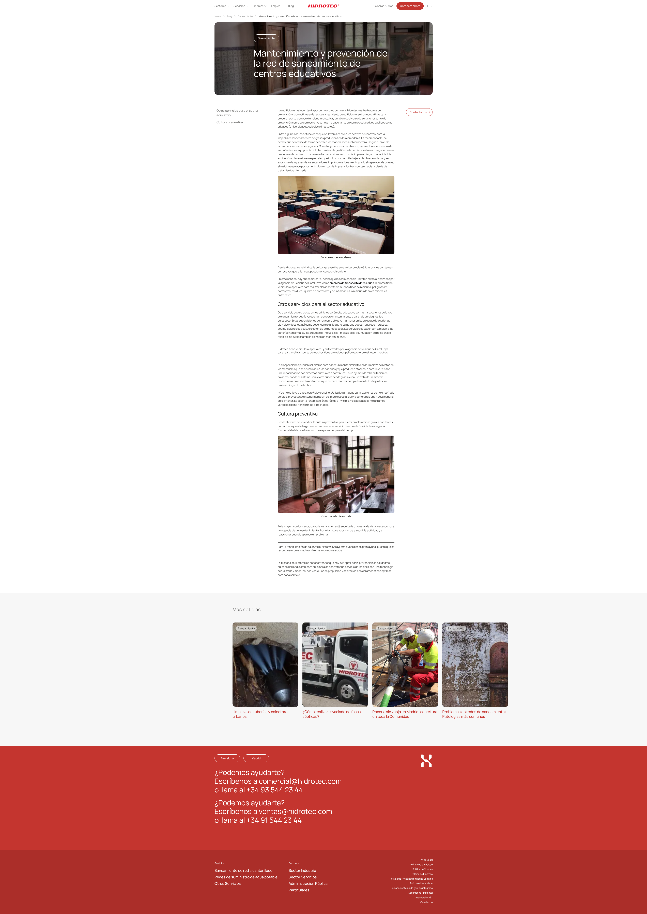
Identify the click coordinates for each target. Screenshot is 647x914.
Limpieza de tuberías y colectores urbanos (261, 714)
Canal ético (426, 902)
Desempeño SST (424, 897)
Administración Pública (308, 883)
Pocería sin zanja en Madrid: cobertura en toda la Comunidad (404, 714)
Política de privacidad (421, 864)
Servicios (239, 6)
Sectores (220, 6)
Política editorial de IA (421, 883)
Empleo (276, 6)
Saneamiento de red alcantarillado (243, 870)
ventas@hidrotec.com (295, 811)
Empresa (258, 6)
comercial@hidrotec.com (300, 781)
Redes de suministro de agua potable (246, 877)
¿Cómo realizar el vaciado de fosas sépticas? (331, 714)
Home (217, 16)
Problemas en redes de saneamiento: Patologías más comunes (474, 714)
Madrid (256, 758)
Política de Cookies (422, 869)
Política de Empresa (422, 873)
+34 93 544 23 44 (275, 790)
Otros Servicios (227, 883)
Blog (291, 6)
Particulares (299, 890)
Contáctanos (418, 112)
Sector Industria (302, 870)
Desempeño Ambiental (420, 892)
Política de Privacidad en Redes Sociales (411, 878)
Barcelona (227, 758)
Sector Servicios (303, 877)
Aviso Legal (427, 859)
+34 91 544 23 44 (274, 820)
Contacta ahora (410, 6)
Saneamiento (245, 16)
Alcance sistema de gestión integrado (412, 888)
